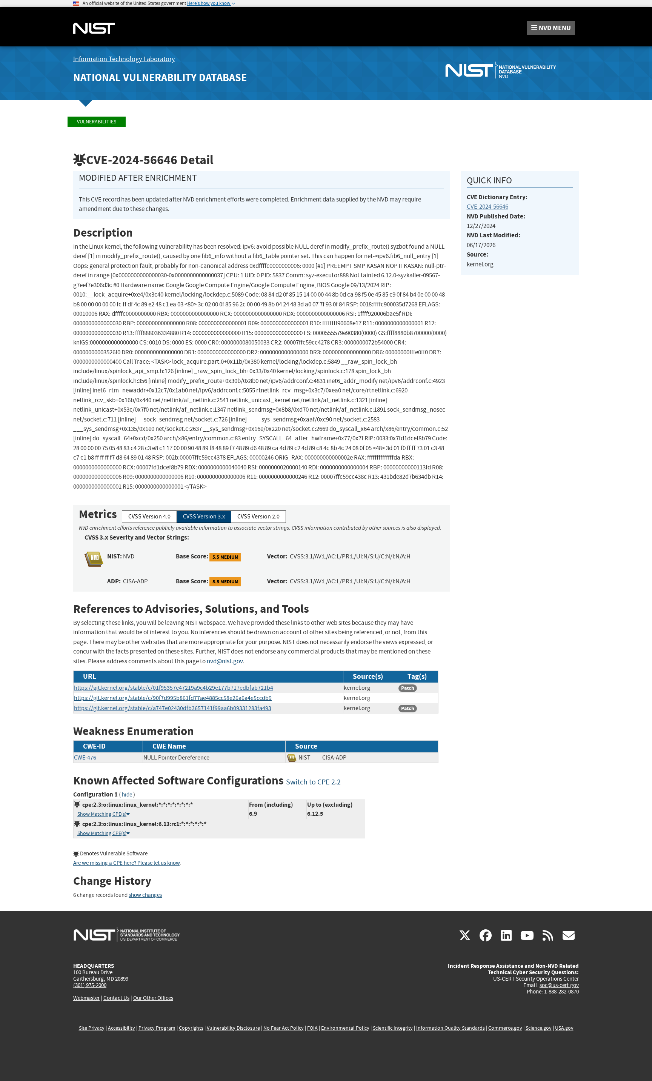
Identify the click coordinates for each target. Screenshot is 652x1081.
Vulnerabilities (96, 121)
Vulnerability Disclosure (233, 1028)
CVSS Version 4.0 (149, 516)
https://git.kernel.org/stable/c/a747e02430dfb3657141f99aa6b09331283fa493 (172, 708)
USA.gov (564, 1028)
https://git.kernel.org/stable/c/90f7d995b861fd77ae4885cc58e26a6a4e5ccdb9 (173, 698)
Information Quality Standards (450, 1028)
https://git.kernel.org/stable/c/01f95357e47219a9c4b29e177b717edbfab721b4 (173, 688)
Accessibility (121, 1028)
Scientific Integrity (393, 1028)
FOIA (312, 1028)
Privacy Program (156, 1028)
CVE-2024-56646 (487, 207)
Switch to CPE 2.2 (313, 782)
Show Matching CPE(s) (101, 814)
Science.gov (539, 1028)
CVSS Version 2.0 (258, 516)
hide (127, 794)
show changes (145, 895)
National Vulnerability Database (160, 78)
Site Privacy (92, 1028)
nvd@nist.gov (225, 661)
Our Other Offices (153, 998)
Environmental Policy (345, 1028)
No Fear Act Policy (283, 1028)
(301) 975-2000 (89, 985)
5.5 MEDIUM (225, 557)
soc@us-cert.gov (559, 985)
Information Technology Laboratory (124, 59)
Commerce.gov (505, 1028)
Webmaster (86, 998)
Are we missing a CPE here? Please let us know (126, 863)
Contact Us (116, 998)
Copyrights (191, 1028)
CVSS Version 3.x (204, 516)
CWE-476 (85, 757)
